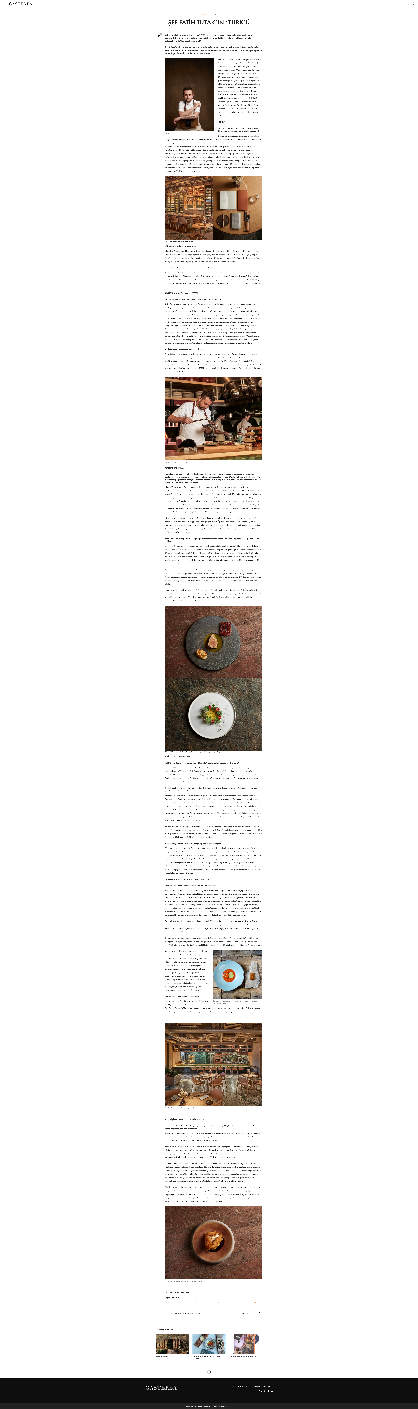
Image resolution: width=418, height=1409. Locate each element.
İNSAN (203, 14)
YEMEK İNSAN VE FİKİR (250, 1303)
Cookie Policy (222, 1406)
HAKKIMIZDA (238, 1387)
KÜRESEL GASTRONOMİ (189, 1303)
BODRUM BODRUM (162, 1357)
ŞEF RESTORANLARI (201, 1303)
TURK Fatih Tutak (212, 1303)
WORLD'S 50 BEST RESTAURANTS (235, 1303)
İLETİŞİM (249, 1387)
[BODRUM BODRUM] (172, 1344)
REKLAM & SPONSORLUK (263, 1387)
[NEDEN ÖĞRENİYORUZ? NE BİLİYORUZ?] (245, 1344)
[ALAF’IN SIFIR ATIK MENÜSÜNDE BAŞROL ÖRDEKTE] (208, 1344)
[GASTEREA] (20, 4)
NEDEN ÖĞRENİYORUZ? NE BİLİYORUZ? (242, 1357)
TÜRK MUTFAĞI (221, 1303)
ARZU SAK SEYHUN (209, 29)
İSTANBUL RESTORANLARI (175, 1303)
